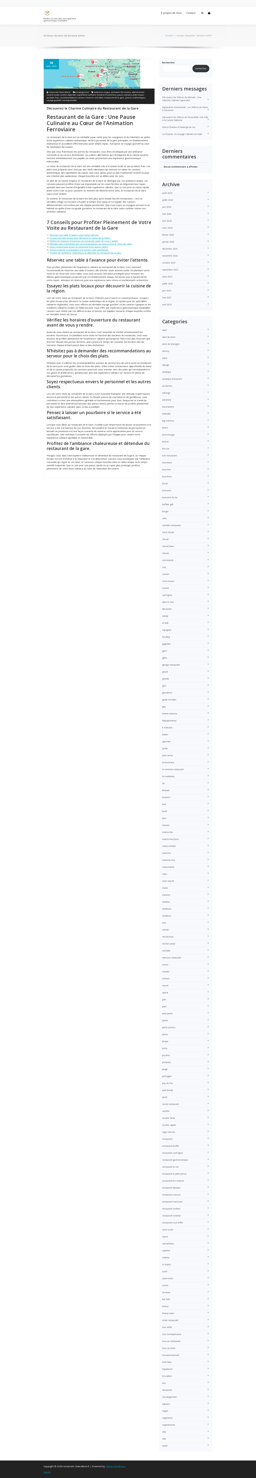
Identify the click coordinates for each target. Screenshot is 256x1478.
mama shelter (169, 846)
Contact (190, 13)
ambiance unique (102, 92)
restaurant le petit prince (174, 1173)
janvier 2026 (168, 241)
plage (165, 1069)
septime (166, 1250)
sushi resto (167, 1278)
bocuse (165, 448)
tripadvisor (167, 1369)
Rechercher (168, 62)
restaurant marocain (172, 1201)
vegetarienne (168, 1424)
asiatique (166, 371)
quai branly (167, 1090)
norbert (165, 978)
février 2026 (168, 234)
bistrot (165, 441)
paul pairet (167, 1013)
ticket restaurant (170, 1320)
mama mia (167, 832)
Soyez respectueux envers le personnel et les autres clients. (79, 247)
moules (165, 971)
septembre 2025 (170, 269)
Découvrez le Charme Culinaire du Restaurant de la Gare (93, 108)
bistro (165, 427)
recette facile (168, 1118)
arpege (165, 364)
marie (165, 887)
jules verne (167, 755)
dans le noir (168, 602)
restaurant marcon (171, 1194)
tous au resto (169, 1348)
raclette (166, 1111)
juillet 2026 (167, 200)
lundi (164, 811)
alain (164, 330)
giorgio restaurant (171, 664)
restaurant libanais (171, 1187)
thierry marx (168, 1313)
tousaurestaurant (170, 1355)
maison (165, 825)
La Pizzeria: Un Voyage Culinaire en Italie (182, 134)
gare (164, 650)
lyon (164, 818)
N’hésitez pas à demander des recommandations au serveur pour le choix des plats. (91, 244)
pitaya (165, 1041)
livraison (166, 797)
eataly (165, 616)
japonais (166, 741)
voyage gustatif (54, 100)
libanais (166, 790)
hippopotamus (169, 720)
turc (164, 1383)
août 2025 (167, 276)
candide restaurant (171, 525)
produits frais (53, 97)
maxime (166, 894)
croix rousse (168, 581)
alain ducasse (169, 337)
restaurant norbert (171, 1208)
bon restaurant (169, 455)
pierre (165, 1034)
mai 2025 (166, 297)
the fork (166, 1299)
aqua (164, 358)
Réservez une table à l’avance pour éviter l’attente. (74, 235)
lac (163, 783)
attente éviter (138, 92)
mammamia (168, 867)
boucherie (167, 462)
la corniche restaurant (173, 769)
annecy (165, 351)
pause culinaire (124, 94)
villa (164, 1431)
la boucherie (168, 762)
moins (165, 964)
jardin (165, 748)
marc (164, 874)
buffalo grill (167, 504)
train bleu (166, 1362)
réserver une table (94, 97)
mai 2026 (166, 213)
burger (165, 511)
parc (164, 999)
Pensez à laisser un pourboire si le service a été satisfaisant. (79, 250)
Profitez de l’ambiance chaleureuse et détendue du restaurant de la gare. (85, 252)
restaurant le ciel (170, 1166)
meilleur (166, 901)
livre (164, 804)
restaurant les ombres (173, 1180)
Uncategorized (82, 92)
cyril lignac (167, 595)
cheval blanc (168, 546)
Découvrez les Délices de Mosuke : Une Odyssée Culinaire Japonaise (181, 99)
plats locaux (138, 94)
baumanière (168, 406)
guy (164, 706)
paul (164, 1006)
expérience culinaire (86, 94)
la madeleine (168, 776)
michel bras (167, 936)
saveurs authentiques (135, 97)
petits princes (168, 1027)
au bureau (167, 385)
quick (164, 1097)
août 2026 (167, 193)
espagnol (166, 629)
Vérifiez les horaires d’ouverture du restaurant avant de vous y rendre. (84, 241)
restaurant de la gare (114, 97)
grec (164, 685)
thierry (165, 1306)
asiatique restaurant (172, 378)
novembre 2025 (170, 255)
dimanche (167, 609)
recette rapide (169, 1125)
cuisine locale (53, 94)
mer (164, 922)
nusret (165, 985)
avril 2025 (167, 304)
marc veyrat (168, 881)
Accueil (168, 35)
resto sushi (167, 1229)
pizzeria (166, 1055)
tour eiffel (167, 1327)
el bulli (165, 622)
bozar (165, 483)
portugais (167, 1076)
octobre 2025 (168, 262)
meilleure (166, 908)
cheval (165, 539)
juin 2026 (166, 206)
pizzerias (166, 1062)
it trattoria (167, 727)
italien (165, 734)
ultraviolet (167, 1390)
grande (165, 678)
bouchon (166, 469)
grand (165, 671)
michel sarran (169, 943)
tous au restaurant (171, 1341)
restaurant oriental (171, 1215)
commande (167, 560)
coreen (165, 574)
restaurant (167, 1139)
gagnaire (166, 643)
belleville (166, 413)
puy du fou (167, 1083)
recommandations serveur (72, 97)
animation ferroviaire (121, 92)
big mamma (168, 420)
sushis (165, 1285)
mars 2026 (167, 227)
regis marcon (168, 1132)
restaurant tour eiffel (172, 1222)
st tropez (166, 1264)
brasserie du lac (170, 497)
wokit (165, 1445)
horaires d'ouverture (106, 94)
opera (165, 992)
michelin (166, 950)
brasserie (166, 490)
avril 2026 (167, 220)
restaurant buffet (170, 1145)
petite (165, 1020)
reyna (165, 1236)
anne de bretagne (171, 344)
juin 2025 (166, 290)
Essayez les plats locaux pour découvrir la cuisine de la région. (80, 238)
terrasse (166, 1292)
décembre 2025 (170, 248)
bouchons (167, 476)
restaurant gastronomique (175, 1159)
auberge (166, 392)
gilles (164, 657)
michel (165, 929)
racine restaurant (170, 1104)
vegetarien (167, 1417)
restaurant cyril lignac (172, 1152)
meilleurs (166, 915)
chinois (165, 553)
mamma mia (168, 860)
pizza (164, 1048)
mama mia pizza (170, 839)
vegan (165, 1410)
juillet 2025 (167, 283)
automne (166, 399)
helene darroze (169, 713)
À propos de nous (171, 13)
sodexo (165, 1257)
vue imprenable (69, 100)
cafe (164, 518)
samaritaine (168, 1243)
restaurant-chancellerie (59, 92)
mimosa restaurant (171, 957)
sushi (164, 1271)
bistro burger (168, 434)
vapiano (166, 1403)
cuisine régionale (68, 94)
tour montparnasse (171, 1334)
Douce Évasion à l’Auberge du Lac (179, 127)
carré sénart (168, 532)
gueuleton (167, 692)
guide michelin (169, 699)
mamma (166, 853)
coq (164, 567)
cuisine (165, 588)
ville (164, 1438)
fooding (166, 636)
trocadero (167, 1376)
